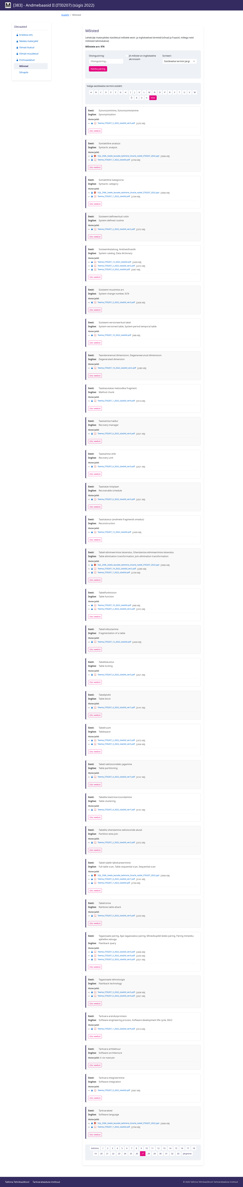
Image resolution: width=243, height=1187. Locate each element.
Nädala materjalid (28, 41)
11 (152, 1148)
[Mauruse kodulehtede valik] (8, 5)
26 (137, 1153)
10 (146, 1148)
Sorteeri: (167, 55)
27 (143, 1153)
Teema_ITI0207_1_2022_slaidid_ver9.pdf (116, 400)
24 (125, 1153)
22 (113, 1153)
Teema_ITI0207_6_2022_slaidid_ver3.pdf (116, 433)
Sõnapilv (23, 72)
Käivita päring (98, 68)
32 (172, 1153)
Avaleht (65, 14)
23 (119, 1153)
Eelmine (95, 1148)
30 (160, 1153)
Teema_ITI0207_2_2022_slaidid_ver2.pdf (116, 229)
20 (101, 1153)
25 (131, 1153)
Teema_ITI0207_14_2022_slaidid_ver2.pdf (117, 368)
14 (170, 1148)
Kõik (153, 97)
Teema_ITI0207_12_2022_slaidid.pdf (114, 262)
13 (164, 1148)
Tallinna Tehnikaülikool (17, 1181)
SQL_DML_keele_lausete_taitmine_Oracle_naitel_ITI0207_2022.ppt (128, 156)
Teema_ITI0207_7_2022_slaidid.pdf (114, 159)
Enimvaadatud (27, 60)
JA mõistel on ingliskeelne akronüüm (142, 57)
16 (182, 1148)
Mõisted (23, 66)
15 (176, 1148)
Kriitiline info (26, 34)
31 (166, 1153)
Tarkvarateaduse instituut (46, 1181)
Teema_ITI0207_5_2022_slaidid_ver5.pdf (116, 123)
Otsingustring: (96, 55)
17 (188, 1148)
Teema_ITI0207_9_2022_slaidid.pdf (114, 269)
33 (178, 1153)
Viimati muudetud (28, 53)
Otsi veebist (95, 130)
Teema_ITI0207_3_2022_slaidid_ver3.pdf (116, 302)
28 (149, 1153)
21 (107, 1153)
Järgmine (187, 1153)
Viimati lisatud (26, 47)
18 (194, 1148)
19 (95, 1153)
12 (158, 1148)
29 (154, 1153)
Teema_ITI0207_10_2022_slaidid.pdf (114, 335)
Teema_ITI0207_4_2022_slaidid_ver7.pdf (116, 707)
